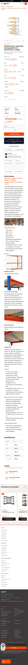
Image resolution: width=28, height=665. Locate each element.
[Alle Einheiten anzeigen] (21, 40)
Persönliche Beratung (19, 610)
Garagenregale (4, 533)
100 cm (13, 78)
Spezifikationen (18, 171)
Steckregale (3, 581)
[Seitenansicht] (9, 40)
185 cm (10, 71)
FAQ (15, 615)
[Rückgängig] (14, 40)
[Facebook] (2, 604)
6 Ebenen (17, 84)
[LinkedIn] (9, 604)
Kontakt (2, 610)
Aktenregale (3, 562)
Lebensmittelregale (5, 569)
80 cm (10, 78)
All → (26, 487)
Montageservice (4, 615)
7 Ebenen (6, 86)
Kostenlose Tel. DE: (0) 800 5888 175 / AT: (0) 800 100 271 (13, 601)
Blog (2, 608)
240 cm (19, 71)
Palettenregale (4, 634)
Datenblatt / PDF (9, 150)
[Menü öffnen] (2, 4)
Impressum (3, 625)
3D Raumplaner (4, 630)
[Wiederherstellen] (16, 40)
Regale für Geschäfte (5, 564)
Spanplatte (11, 93)
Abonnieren (14, 648)
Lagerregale (17, 634)
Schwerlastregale (4, 632)
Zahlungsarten (17, 613)
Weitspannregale (10, 6)
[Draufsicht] (12, 40)
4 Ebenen (6, 84)
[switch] (3, 649)
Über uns (16, 608)
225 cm (14, 71)
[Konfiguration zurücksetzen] (19, 40)
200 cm (6, 65)
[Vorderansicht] (7, 40)
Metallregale (3, 575)
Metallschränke (4, 537)
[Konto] (23, 4)
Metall (6, 93)
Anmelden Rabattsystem (20, 612)
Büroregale (3, 560)
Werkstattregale (4, 530)
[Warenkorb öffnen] (26, 4)
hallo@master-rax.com (5, 599)
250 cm (10, 65)
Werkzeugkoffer (4, 540)
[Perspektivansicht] (5, 40)
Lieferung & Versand (5, 613)
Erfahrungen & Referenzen (6, 612)
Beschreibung (9, 171)
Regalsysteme (4, 586)
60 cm (6, 78)
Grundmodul (7, 59)
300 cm (14, 65)
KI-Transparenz (18, 623)
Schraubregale (4, 582)
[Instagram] (4, 604)
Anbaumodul (13, 59)
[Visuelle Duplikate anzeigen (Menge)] (24, 40)
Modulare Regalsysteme (6, 579)
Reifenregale (3, 531)
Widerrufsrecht (17, 620)
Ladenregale (3, 565)
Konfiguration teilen (20, 150)
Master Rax (3, 6)
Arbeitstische (3, 538)
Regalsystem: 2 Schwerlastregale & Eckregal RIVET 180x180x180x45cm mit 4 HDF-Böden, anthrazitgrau (8, 511)
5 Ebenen (12, 84)
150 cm (6, 71)
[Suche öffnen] (21, 4)
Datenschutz (3, 623)
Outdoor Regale (4, 584)
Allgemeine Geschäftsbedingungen (5, 621)
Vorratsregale (3, 571)
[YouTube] (6, 604)
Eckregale (3, 577)
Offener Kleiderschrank (5, 567)
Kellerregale (3, 535)
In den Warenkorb (14, 134)
